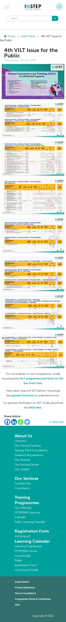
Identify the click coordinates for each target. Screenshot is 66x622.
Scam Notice (22, 581)
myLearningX (23, 555)
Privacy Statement (25, 587)
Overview (21, 440)
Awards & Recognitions (29, 455)
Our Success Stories (27, 464)
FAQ (17, 604)
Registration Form (32, 531)
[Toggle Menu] (7, 7)
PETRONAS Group (26, 551)
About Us (23, 435)
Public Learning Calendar (30, 522)
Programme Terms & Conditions (33, 599)
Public (18, 560)
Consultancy (22, 488)
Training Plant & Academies (31, 450)
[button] (56, 422)
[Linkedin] (14, 422)
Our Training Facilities (28, 445)
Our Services (26, 478)
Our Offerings (23, 507)
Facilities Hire (23, 483)
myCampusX (22, 536)
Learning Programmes (28, 546)
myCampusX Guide (26, 570)
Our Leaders (22, 469)
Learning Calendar (32, 541)
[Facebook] (7, 422)
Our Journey (22, 459)
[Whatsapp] (21, 422)
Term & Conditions (25, 593)
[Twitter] (27, 422)
